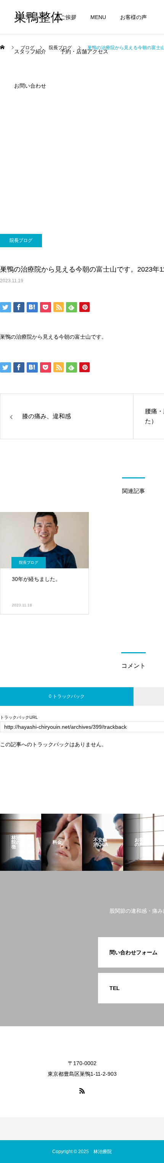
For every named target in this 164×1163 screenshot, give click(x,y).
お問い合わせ (30, 86)
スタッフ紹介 (30, 51)
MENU (98, 17)
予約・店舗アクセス (84, 51)
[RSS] (82, 1090)
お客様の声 (133, 17)
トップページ (30, 17)
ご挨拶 (68, 17)
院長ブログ (21, 240)
